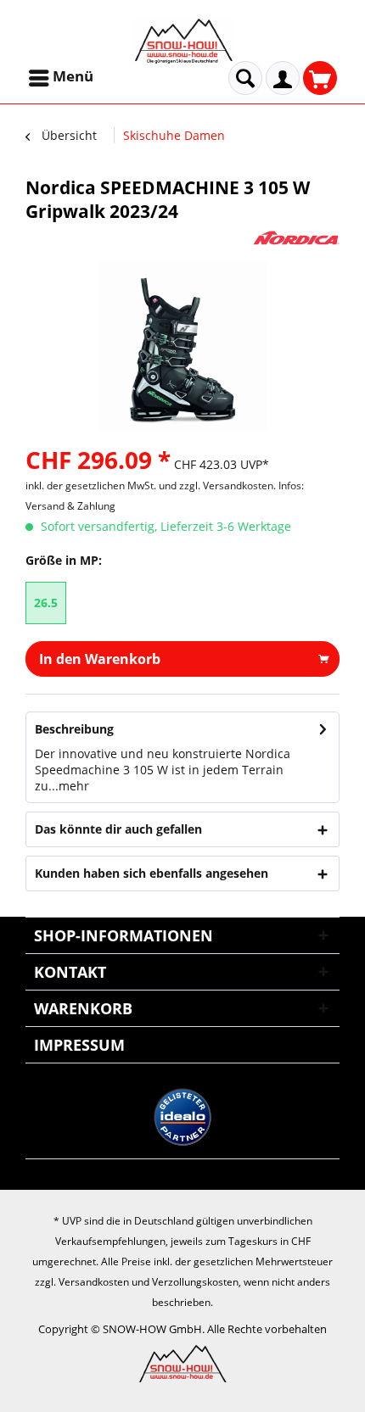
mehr (74, 786)
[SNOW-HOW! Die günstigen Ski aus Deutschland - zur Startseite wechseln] (182, 41)
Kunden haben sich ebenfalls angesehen (151, 873)
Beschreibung (74, 729)
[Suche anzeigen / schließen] (245, 78)
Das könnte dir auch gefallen (118, 829)
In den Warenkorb (99, 659)
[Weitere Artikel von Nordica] (296, 238)
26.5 (46, 602)
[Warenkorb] (320, 78)
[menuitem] (62, 78)
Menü (73, 76)
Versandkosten (94, 1282)
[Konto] (283, 78)
